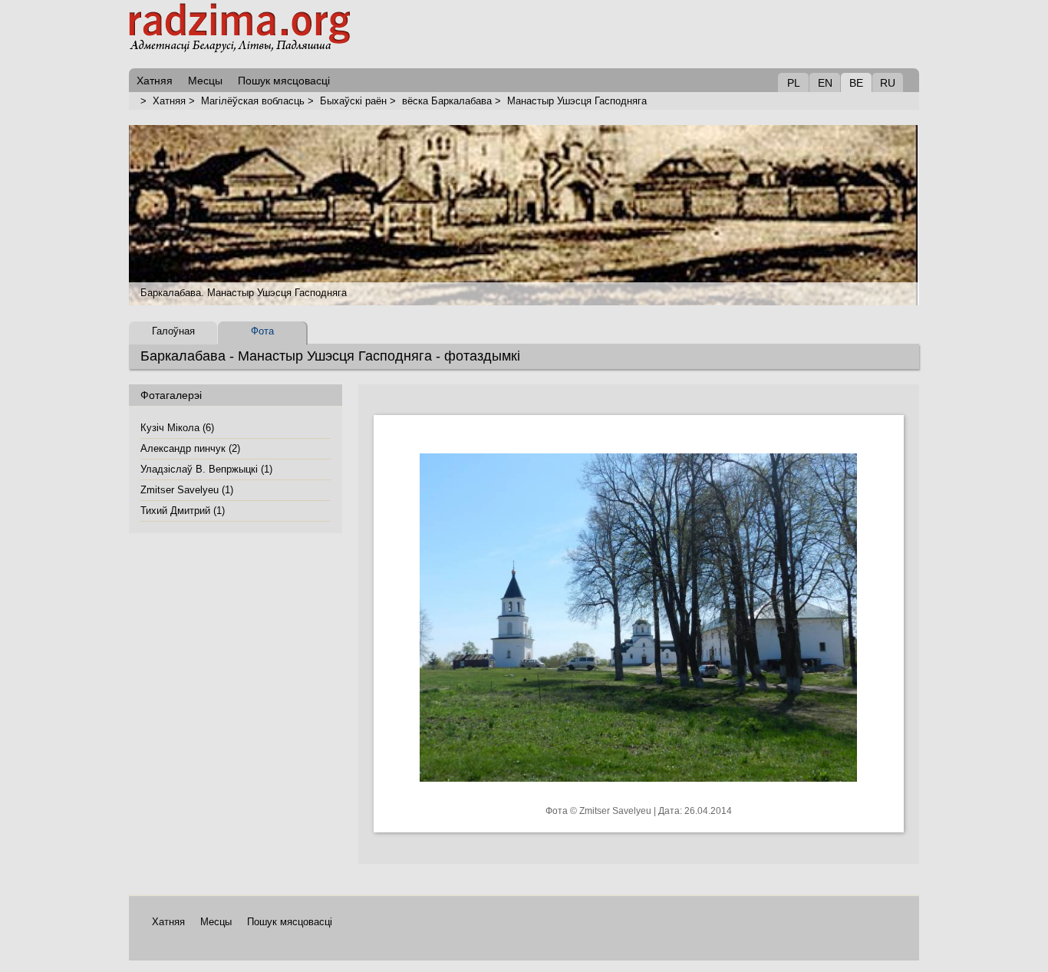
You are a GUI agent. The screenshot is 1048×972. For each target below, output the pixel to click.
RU (887, 83)
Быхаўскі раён (353, 101)
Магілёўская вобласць (253, 101)
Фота (262, 331)
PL (793, 83)
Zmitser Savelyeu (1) (186, 490)
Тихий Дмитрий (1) (182, 510)
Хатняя (169, 101)
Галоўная (173, 331)
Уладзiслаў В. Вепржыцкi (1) (206, 469)
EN (825, 83)
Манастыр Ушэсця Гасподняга (577, 101)
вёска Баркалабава (447, 101)
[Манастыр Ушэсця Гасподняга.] (638, 793)
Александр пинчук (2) (190, 448)
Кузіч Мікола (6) (177, 427)
